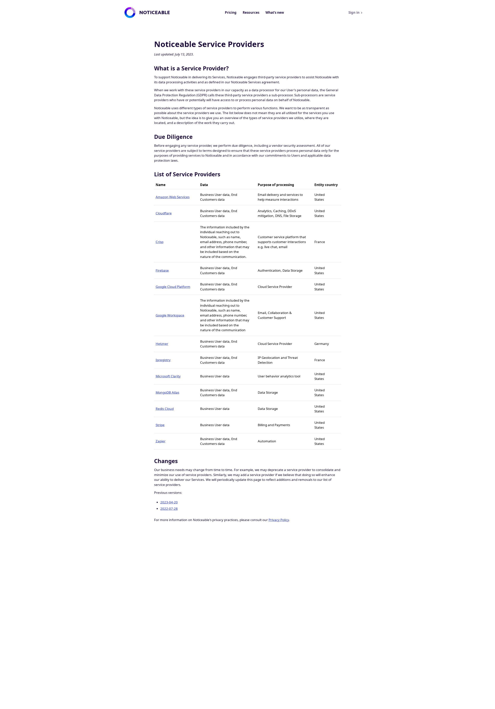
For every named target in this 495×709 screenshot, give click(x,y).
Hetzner (162, 343)
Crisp (159, 242)
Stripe (160, 425)
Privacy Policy (279, 520)
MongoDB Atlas (167, 392)
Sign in (353, 12)
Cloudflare (164, 213)
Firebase (162, 270)
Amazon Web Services (172, 197)
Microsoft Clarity (168, 376)
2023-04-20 (169, 502)
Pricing (230, 12)
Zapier (161, 441)
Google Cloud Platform (173, 286)
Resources (251, 12)
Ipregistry (163, 360)
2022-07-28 (169, 508)
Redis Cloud (165, 408)
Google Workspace (170, 315)
